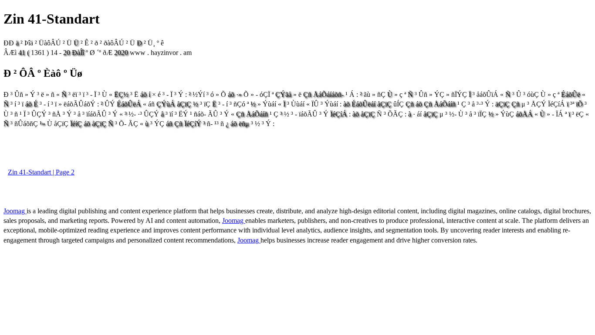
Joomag (15, 211)
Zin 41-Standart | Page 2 (41, 172)
